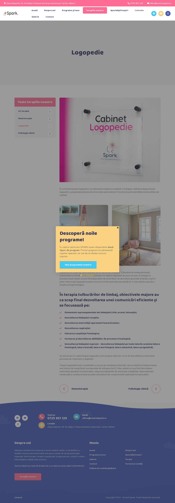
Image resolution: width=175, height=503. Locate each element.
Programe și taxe (70, 10)
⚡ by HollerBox (87, 275)
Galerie (35, 16)
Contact (50, 16)
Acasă (35, 10)
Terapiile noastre (95, 10)
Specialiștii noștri (119, 10)
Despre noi (49, 10)
